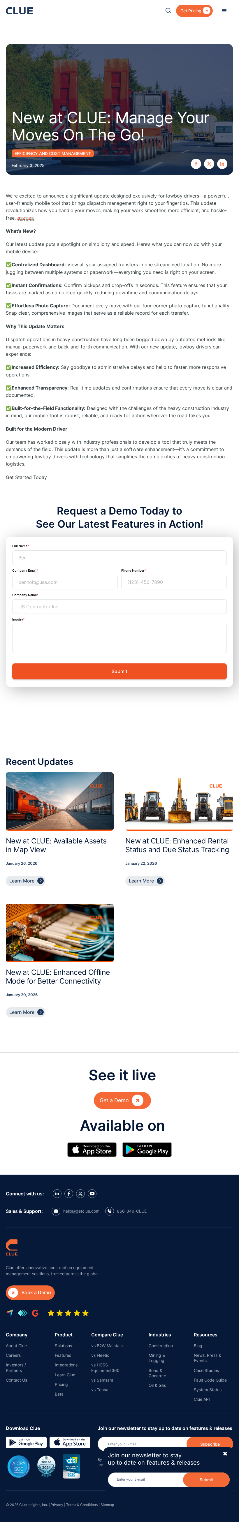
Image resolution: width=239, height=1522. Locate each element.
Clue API (202, 1399)
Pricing (61, 1384)
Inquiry (17, 619)
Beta (59, 1393)
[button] (224, 11)
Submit (206, 1479)
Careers (13, 1355)
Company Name (24, 595)
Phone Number (132, 570)
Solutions (63, 1345)
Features (63, 1355)
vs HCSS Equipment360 (105, 1367)
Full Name (19, 546)
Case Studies (206, 1370)
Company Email (24, 570)
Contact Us (16, 1379)
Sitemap (107, 1504)
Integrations (66, 1364)
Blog (198, 1345)
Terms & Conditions (82, 1504)
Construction (161, 1345)
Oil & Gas (157, 1385)
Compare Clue (107, 1334)
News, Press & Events (207, 1358)
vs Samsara (102, 1379)
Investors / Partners (16, 1367)
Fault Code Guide (210, 1379)
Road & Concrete (157, 1373)
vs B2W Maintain (107, 1345)
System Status (208, 1389)
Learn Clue (65, 1374)
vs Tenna (99, 1389)
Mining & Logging (157, 1358)
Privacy (57, 1504)
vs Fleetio (100, 1355)
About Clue (16, 1345)
